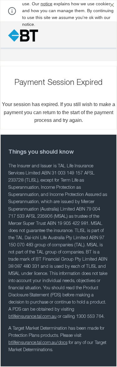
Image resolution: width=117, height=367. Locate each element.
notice (46, 3)
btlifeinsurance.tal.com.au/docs (37, 343)
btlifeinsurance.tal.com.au (32, 317)
